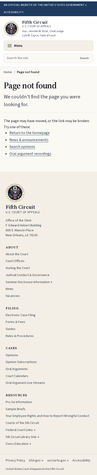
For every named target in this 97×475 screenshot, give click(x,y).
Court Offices (15, 261)
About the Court (17, 254)
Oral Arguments (17, 369)
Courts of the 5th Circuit (22, 423)
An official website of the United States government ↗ (45, 5)
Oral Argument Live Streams (25, 383)
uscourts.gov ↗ (58, 460)
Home (8, 72)
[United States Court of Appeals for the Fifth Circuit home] (11, 28)
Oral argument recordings (30, 153)
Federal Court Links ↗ (21, 430)
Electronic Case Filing (21, 315)
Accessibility (13, 12)
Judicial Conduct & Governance (27, 275)
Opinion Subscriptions (21, 362)
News (9, 289)
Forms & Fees (15, 322)
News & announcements (28, 139)
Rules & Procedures (20, 336)
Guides (11, 329)
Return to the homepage (29, 132)
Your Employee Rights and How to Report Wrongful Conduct (47, 416)
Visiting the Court (18, 268)
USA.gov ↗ (36, 460)
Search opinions (22, 146)
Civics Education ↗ (18, 443)
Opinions (12, 355)
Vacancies (13, 296)
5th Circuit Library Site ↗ (22, 437)
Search (84, 58)
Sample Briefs (15, 409)
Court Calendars (17, 376)
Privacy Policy (15, 460)
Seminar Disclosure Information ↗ (29, 282)
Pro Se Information (19, 402)
